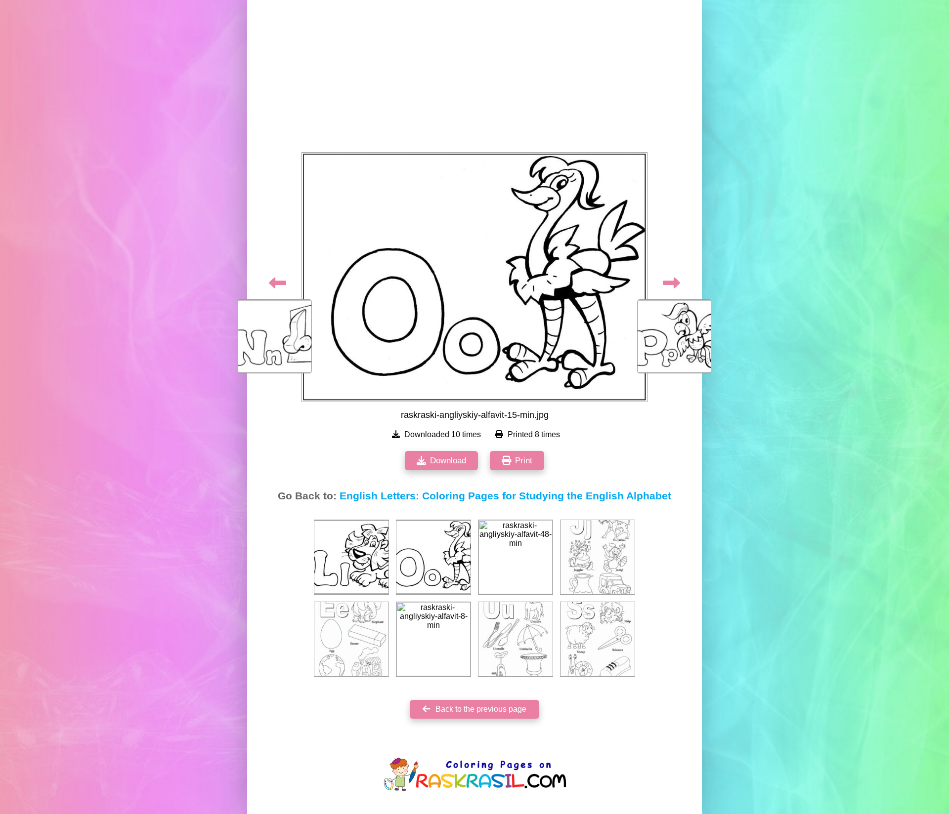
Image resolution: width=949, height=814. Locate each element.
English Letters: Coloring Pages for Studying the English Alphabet (505, 496)
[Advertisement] (474, 79)
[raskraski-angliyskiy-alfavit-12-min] (351, 557)
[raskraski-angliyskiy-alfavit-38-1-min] (597, 557)
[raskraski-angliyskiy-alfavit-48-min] (515, 557)
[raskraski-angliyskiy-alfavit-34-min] (351, 639)
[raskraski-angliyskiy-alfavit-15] (433, 557)
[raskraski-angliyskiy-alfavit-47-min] (597, 639)
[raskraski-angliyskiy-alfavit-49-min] (515, 639)
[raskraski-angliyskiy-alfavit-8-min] (433, 639)
